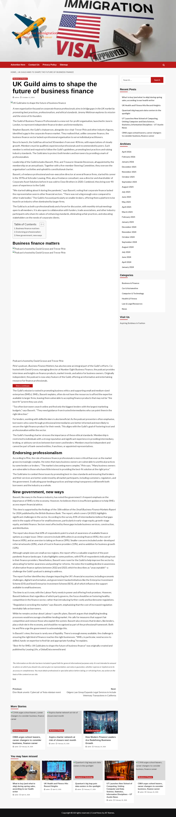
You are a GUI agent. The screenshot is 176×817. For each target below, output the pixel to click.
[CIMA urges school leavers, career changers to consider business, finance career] (28, 722)
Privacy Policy (50, 65)
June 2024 (126, 257)
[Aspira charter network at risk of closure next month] (64, 722)
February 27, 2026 (90, 789)
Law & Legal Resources (132, 304)
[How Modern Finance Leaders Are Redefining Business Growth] (100, 722)
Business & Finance (20, 78)
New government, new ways (29, 235)
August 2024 (128, 247)
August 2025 (128, 187)
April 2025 (126, 207)
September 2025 (129, 182)
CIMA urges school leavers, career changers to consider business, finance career (27, 740)
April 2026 (126, 152)
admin (17, 97)
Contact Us (33, 65)
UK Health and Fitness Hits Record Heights (141, 105)
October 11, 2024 (28, 97)
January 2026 (128, 162)
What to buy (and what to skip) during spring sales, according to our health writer (142, 98)
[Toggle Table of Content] (40, 224)
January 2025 (128, 222)
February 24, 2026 (100, 746)
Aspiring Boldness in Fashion (132, 323)
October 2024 (128, 237)
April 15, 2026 (25, 795)
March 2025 (127, 212)
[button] (163, 65)
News (124, 309)
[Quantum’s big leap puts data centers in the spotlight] (88, 770)
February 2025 (128, 217)
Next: (91, 692)
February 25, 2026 (63, 743)
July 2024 (126, 252)
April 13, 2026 (57, 789)
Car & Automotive (130, 288)
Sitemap (64, 65)
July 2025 (126, 192)
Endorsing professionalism (28, 232)
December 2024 (129, 227)
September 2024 (129, 242)
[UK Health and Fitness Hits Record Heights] (56, 770)
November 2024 (129, 232)
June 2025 (126, 197)
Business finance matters (27, 228)
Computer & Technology (133, 293)
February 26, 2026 (27, 746)
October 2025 (128, 177)
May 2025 (126, 202)
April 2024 (126, 262)
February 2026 (128, 157)
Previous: (37, 690)
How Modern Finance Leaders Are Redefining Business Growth (100, 740)
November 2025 (129, 172)
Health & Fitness (129, 298)
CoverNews (96, 812)
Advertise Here (18, 65)
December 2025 (129, 167)
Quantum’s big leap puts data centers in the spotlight (141, 112)
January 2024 (128, 267)
